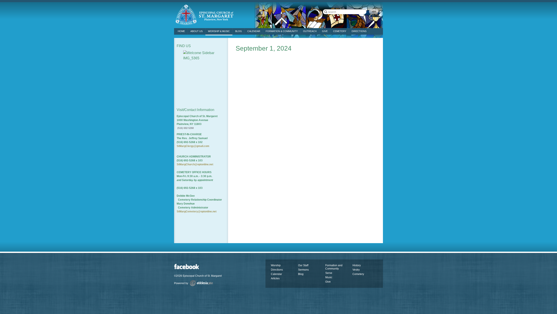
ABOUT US (196, 31)
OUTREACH (310, 31)
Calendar (253, 31)
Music (328, 277)
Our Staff (303, 265)
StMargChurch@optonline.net (195, 164)
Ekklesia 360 (201, 283)
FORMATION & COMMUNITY (282, 31)
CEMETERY (339, 31)
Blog (238, 31)
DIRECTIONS (359, 31)
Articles (275, 278)
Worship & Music (219, 31)
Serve (328, 273)
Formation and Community (333, 267)
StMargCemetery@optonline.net (196, 211)
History (356, 265)
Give (328, 281)
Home (181, 31)
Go (374, 11)
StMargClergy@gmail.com (193, 146)
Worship (276, 265)
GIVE (325, 31)
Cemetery (358, 274)
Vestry (356, 269)
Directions (277, 269)
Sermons (303, 269)
